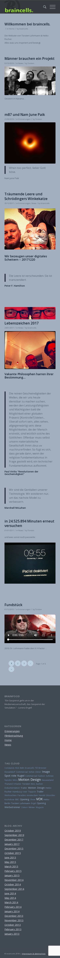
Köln (22, 767)
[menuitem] (43, 6)
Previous (12, 350)
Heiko (46, 799)
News (20, 63)
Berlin (7, 803)
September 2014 (14, 889)
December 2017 (13, 839)
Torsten (31, 63)
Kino (33, 783)
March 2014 (11, 902)
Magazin (40, 807)
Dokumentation (12, 787)
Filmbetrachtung (13, 735)
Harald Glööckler (47, 795)
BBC (17, 799)
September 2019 (14, 835)
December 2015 (13, 848)
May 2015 (10, 862)
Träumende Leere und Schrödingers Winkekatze (26, 196)
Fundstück (13, 604)
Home (11, 29)
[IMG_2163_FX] (30, 313)
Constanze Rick (11, 767)
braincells (29, 767)
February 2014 (13, 906)
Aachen (39, 783)
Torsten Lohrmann (20, 803)
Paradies (22, 795)
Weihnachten (10, 795)
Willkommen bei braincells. (27, 24)
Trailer (24, 787)
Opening (24, 799)
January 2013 (12, 933)
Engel (33, 803)
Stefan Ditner (34, 771)
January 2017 (12, 844)
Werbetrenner (12, 807)
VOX (39, 799)
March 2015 (11, 866)
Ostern (24, 807)
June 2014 (10, 893)
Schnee (50, 775)
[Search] (43, 6)
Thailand (8, 783)
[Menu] (51, 6)
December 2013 (13, 915)
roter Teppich (29, 791)
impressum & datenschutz (34, 953)
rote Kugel (17, 775)
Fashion (41, 775)
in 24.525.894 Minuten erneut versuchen (29, 523)
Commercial (22, 771)
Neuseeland (48, 780)
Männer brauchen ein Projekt (29, 58)
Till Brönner (40, 767)
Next (48, 350)
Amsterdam (32, 795)
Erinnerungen (24, 119)
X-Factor (17, 783)
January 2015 (12, 875)
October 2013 (12, 924)
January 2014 (12, 911)
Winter (31, 807)
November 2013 (14, 920)
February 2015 (13, 871)
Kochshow (9, 799)
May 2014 (10, 897)
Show (32, 799)
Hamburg (17, 791)
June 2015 (10, 857)
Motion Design (29, 779)
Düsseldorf (9, 771)
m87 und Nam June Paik (24, 114)
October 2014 (12, 884)
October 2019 (12, 830)
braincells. (23, 29)
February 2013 (13, 929)
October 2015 (12, 853)
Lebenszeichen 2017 (21, 323)
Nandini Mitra (11, 780)
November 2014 (14, 880)
